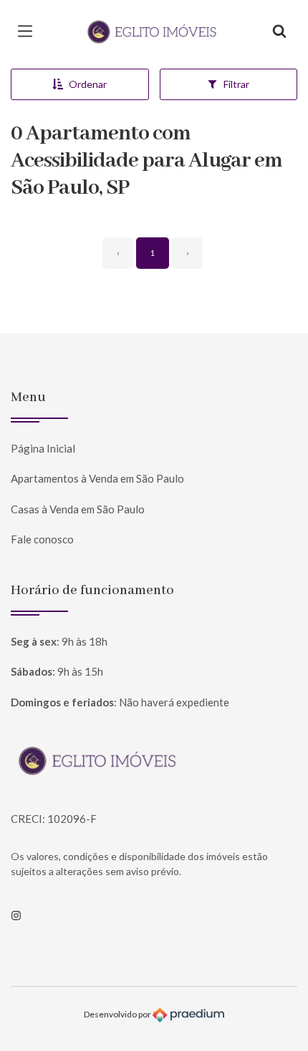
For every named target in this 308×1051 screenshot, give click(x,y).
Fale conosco (42, 539)
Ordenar (88, 84)
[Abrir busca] (279, 31)
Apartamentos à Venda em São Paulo (97, 478)
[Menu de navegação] (29, 31)
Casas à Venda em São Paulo (78, 509)
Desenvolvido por (118, 1014)
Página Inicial (43, 448)
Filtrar (236, 84)
